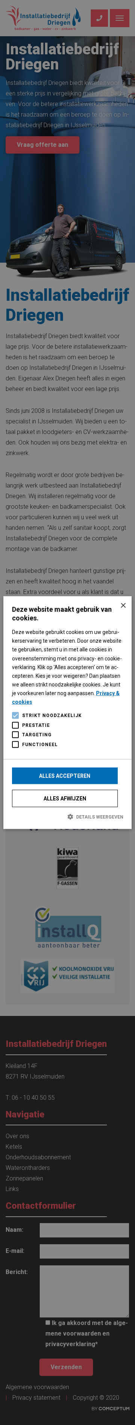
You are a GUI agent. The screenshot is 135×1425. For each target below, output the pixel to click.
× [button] (123, 605)
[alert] (67, 712)
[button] (67, 816)
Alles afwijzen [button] (65, 799)
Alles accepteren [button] (64, 776)
